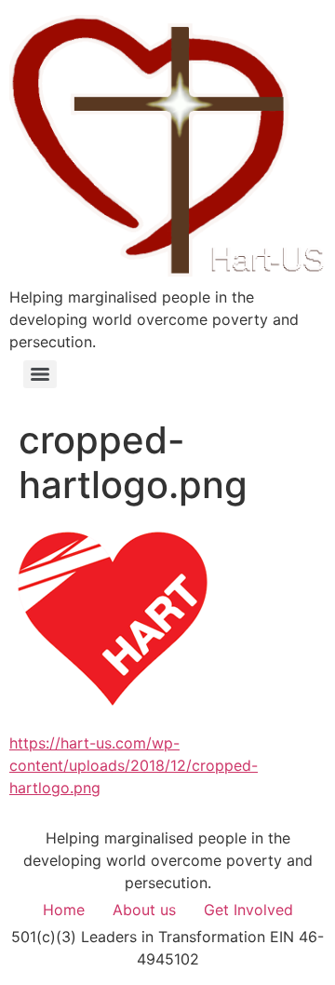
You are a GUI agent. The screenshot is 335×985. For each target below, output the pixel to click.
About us (144, 909)
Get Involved (248, 909)
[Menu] (40, 374)
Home (64, 909)
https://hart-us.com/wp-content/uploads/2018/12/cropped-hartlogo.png (133, 765)
